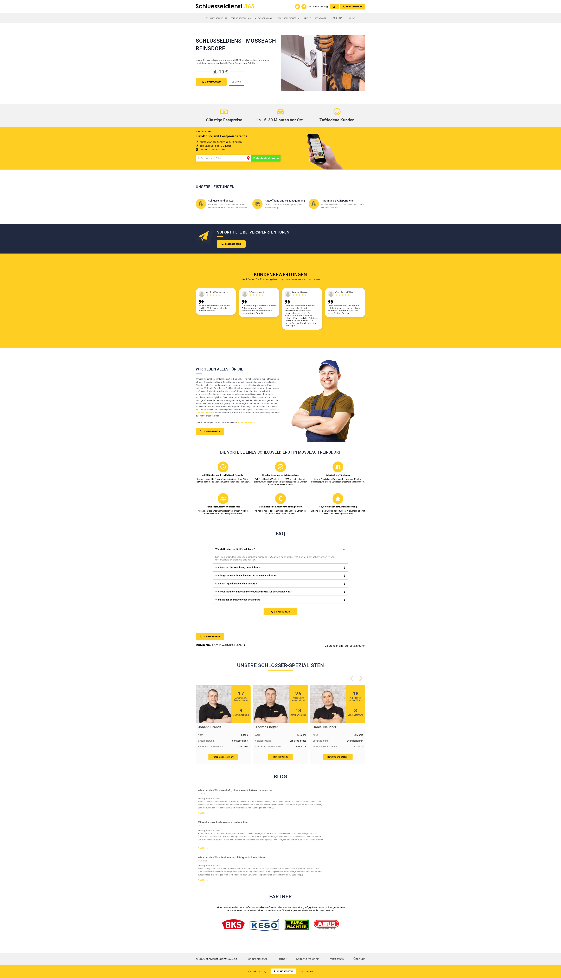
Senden (280, 523)
